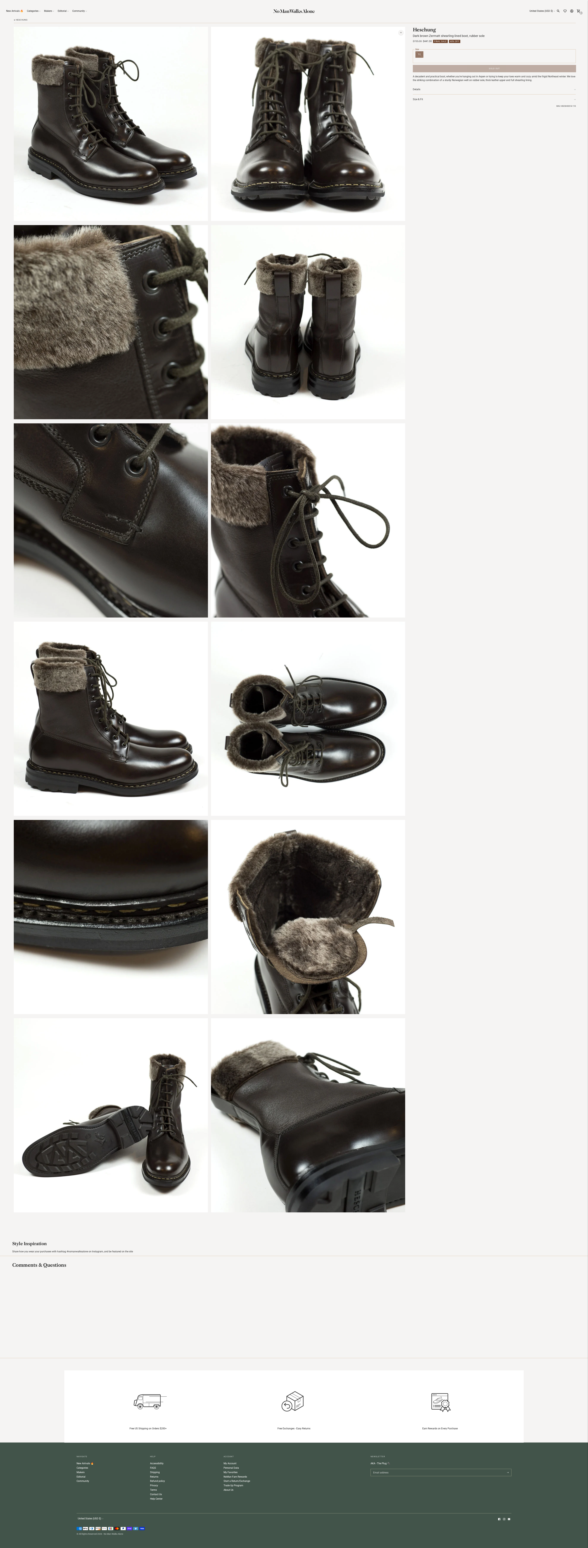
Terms (153, 1489)
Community (78, 10)
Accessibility (157, 1463)
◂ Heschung (21, 20)
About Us (228, 1489)
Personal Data (231, 1467)
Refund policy (157, 1481)
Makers (48, 10)
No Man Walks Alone (113, 1534)
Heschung (424, 30)
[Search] (558, 11)
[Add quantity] (401, 32)
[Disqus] (294, 1312)
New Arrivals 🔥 (14, 10)
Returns (154, 1476)
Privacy (154, 1485)
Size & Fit (418, 99)
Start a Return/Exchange (237, 1481)
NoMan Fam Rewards (235, 1476)
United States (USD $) (541, 10)
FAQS (153, 1467)
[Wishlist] (565, 11)
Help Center (156, 1498)
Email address (380, 1469)
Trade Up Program (233, 1485)
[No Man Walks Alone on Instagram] (504, 1519)
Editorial (62, 10)
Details (416, 89)
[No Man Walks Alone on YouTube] (509, 1519)
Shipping (155, 1472)
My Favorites (230, 1472)
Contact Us (156, 1494)
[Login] (571, 11)
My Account (230, 1463)
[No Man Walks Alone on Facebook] (499, 1519)
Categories (32, 10)
